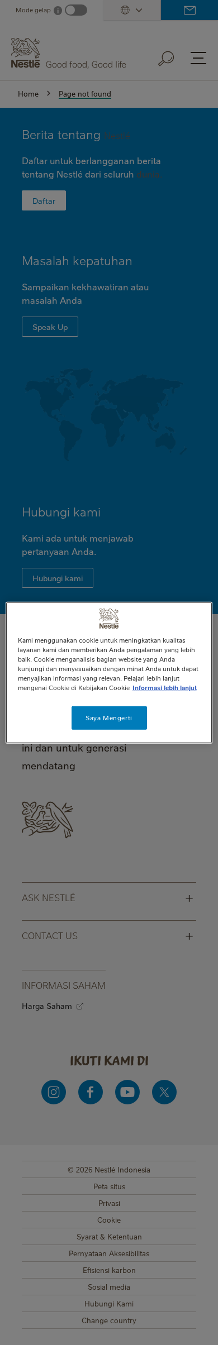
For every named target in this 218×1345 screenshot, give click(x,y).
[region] (109, 672)
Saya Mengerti (109, 718)
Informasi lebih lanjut (164, 687)
